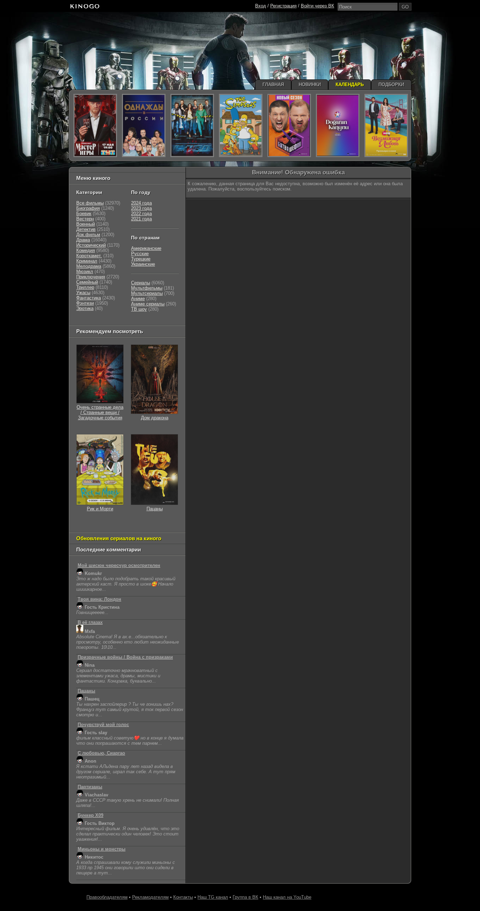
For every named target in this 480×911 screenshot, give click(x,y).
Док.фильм (88, 234)
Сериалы (140, 282)
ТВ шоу (139, 309)
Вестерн (85, 218)
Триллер (85, 287)
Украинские (143, 264)
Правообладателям (107, 897)
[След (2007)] (192, 125)
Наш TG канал (212, 897)
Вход (260, 5)
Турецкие (140, 258)
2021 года (141, 218)
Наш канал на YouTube (287, 897)
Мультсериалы (147, 293)
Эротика (84, 308)
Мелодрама (88, 266)
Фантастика (88, 298)
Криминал (86, 261)
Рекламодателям (150, 897)
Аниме (138, 298)
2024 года (141, 203)
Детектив (86, 229)
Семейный (87, 282)
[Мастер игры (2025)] (95, 125)
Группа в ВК (245, 897)
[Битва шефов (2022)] (289, 125)
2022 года (141, 213)
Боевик (83, 213)
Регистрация (283, 5)
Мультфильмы (146, 288)
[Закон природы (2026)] (337, 125)
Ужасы (83, 292)
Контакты (183, 897)
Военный (85, 224)
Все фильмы (90, 203)
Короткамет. (89, 255)
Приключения (90, 276)
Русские (140, 253)
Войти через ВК (317, 5)
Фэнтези (85, 303)
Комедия (85, 250)
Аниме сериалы (147, 303)
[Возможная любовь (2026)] (386, 125)
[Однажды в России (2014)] (144, 125)
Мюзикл (84, 271)
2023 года (141, 208)
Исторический (91, 245)
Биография (88, 208)
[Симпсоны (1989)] (240, 125)
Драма (83, 240)
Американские (146, 248)
